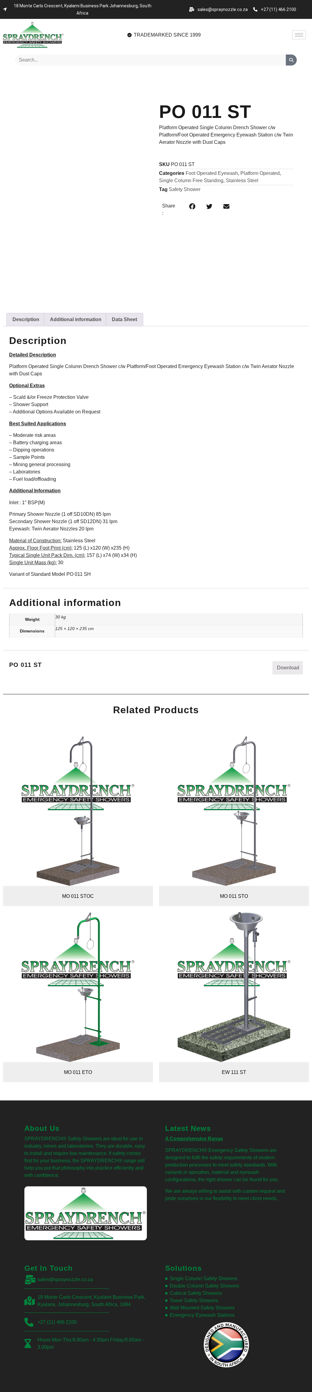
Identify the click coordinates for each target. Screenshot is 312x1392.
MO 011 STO (234, 896)
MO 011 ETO (78, 1072)
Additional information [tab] (75, 319)
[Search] (291, 60)
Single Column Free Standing (191, 180)
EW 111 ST (234, 1072)
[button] (192, 206)
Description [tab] (25, 319)
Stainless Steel (242, 180)
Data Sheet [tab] (124, 319)
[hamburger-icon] (299, 34)
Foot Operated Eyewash (212, 173)
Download (288, 667)
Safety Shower (184, 189)
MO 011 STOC (78, 896)
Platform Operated (260, 173)
